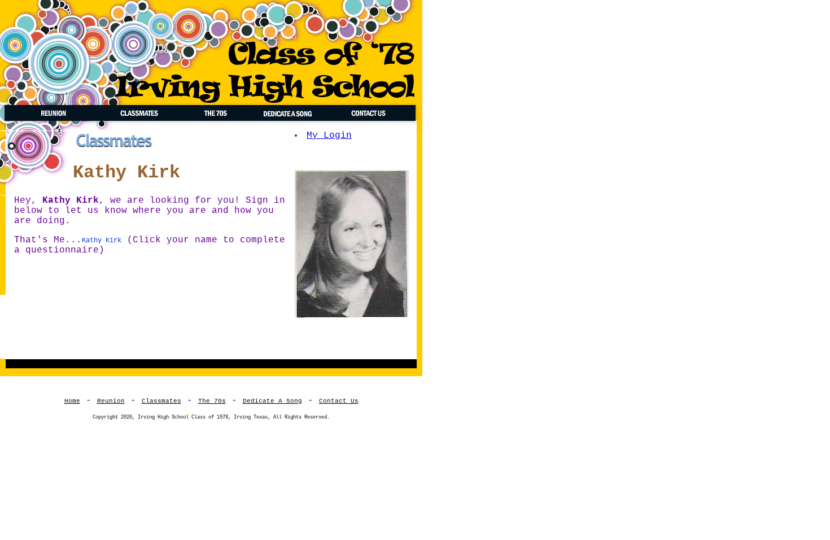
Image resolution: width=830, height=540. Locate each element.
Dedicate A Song (272, 401)
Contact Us (339, 401)
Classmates (161, 401)
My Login (329, 135)
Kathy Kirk (101, 241)
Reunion (111, 401)
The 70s (212, 401)
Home (72, 401)
